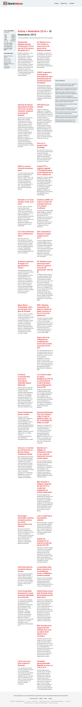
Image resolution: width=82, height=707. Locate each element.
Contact (71, 3)
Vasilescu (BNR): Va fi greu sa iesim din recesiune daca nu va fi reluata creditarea (45, 204)
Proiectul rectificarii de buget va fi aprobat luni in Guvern (25, 265)
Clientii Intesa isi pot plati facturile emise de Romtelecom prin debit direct (45, 594)
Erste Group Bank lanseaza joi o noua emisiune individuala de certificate (26, 594)
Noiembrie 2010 (37, 31)
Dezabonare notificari (44, 701)
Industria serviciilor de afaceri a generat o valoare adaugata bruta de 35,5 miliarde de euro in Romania (66, 92)
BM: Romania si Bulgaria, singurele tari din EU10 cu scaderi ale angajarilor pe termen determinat (44, 487)
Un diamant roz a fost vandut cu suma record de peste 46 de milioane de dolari (44, 46)
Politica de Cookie (28, 703)
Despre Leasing (7, 60)
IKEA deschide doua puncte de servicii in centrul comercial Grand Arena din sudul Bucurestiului (65, 120)
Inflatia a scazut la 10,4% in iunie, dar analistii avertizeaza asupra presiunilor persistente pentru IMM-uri (66, 116)
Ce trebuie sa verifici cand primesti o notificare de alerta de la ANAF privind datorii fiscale (66, 96)
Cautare (50, 698)
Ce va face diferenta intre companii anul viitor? (26, 234)
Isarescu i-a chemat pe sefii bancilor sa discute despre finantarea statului (25, 451)
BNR (66, 695)
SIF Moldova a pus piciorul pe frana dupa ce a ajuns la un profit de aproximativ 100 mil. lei (45, 267)
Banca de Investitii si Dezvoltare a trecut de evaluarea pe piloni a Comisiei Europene (66, 108)
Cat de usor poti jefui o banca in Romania (24, 663)
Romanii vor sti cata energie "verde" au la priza (26, 202)
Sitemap (68, 701)
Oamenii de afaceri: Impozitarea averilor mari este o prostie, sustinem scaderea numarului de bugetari (26, 110)
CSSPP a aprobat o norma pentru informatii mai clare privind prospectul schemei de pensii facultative (44, 77)
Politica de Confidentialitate (41, 703)
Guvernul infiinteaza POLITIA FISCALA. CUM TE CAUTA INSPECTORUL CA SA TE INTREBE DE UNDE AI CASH (45, 417)
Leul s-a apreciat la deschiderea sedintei (44, 518)
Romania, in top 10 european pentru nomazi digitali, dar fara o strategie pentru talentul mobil (66, 88)
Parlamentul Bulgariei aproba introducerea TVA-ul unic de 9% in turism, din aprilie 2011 (26, 46)
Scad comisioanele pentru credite (25, 413)
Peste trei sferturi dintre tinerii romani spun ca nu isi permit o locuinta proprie (66, 112)
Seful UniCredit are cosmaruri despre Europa (25, 569)
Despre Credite (7, 59)
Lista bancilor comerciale (7, 67)
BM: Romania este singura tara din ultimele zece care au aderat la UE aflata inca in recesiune (44, 631)
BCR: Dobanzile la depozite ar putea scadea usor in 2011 (44, 235)
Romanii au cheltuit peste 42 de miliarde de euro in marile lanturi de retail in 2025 (66, 84)
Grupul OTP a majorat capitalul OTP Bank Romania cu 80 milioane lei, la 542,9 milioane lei (45, 170)
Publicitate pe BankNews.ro (57, 701)
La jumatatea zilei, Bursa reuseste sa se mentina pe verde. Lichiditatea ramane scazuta (44, 571)
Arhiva (21, 31)
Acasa (56, 3)
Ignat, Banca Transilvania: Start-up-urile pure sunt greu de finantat (25, 308)
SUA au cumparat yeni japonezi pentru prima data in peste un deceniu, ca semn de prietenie (66, 100)
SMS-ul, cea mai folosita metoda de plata (25, 168)
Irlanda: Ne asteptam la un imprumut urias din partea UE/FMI (44, 542)
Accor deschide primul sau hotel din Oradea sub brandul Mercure (66, 104)
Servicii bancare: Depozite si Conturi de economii (9, 64)
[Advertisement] (42, 18)
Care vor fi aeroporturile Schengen (42, 145)
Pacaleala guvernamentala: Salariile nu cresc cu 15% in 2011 (45, 664)
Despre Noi (34, 701)
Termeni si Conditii (53, 703)
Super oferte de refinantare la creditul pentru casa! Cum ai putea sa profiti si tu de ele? (44, 342)
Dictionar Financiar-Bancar (8, 57)
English (41, 698)
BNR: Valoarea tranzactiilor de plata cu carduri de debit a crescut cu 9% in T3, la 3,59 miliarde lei (44, 310)
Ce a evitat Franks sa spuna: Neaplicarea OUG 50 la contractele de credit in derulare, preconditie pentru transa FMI (45, 381)
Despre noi (64, 3)
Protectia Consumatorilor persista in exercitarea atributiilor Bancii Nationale (24, 380)
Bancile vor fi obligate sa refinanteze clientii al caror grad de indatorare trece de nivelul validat (44, 453)
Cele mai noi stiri (34, 698)
